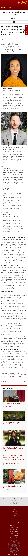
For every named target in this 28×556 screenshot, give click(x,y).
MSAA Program (14, 537)
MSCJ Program (14, 529)
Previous (4, 381)
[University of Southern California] (22, 2)
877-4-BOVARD (11, 18)
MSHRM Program (14, 525)
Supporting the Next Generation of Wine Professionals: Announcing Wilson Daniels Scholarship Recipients (13, 424)
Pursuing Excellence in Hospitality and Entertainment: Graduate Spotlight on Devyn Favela (13, 449)
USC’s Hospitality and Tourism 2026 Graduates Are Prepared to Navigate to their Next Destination (13, 405)
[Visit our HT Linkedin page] (14, 503)
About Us (14, 509)
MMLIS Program (14, 535)
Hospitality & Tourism (16, 38)
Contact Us (14, 511)
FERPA (14, 518)
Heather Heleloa (13, 280)
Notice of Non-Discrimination (14, 520)
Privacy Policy (14, 513)
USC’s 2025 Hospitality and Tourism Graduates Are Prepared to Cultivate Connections (13, 486)
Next (25, 381)
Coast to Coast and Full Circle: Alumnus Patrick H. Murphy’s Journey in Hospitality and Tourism (13, 463)
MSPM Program (14, 527)
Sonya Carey (15, 328)
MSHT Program (14, 531)
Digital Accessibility (14, 522)
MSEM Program (14, 533)
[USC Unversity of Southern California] (14, 546)
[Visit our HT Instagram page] (17, 503)
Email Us (18, 18)
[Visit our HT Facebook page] (10, 503)
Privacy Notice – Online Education (13, 515)
